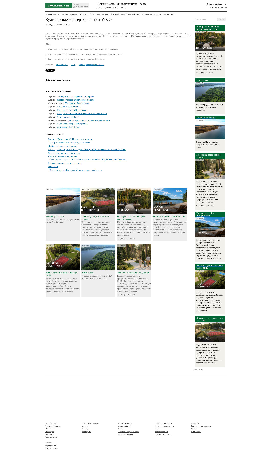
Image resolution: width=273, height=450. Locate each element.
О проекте (195, 423)
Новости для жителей (163, 423)
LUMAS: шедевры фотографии (72, 123)
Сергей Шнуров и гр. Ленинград (64, 153)
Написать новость (219, 7)
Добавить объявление (217, 4)
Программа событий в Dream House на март (88, 120)
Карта (143, 3)
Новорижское (51, 429)
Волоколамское (52, 437)
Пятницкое (50, 432)
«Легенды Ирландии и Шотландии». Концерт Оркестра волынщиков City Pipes (87, 149)
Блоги (99, 7)
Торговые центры (100, 14)
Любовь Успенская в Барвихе (62, 146)
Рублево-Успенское (53, 426)
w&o (73, 64)
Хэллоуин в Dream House (77, 103)
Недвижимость (105, 3)
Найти (221, 19)
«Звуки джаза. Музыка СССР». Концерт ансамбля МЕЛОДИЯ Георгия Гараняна (87, 159)
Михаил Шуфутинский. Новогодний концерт (70, 139)
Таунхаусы (86, 432)
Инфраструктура (127, 3)
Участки (85, 426)
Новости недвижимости (164, 426)
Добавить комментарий (58, 80)
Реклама (194, 429)
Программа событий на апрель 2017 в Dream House (82, 113)
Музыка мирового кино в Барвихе (65, 163)
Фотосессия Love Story (68, 127)
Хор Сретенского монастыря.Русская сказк (69, 142)
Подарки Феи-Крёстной (68, 106)
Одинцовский (51, 445)
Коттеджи (86, 429)
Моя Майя (53, 166)
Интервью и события (163, 434)
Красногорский (52, 448)
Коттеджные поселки (90, 423)
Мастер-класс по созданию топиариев (75, 96)
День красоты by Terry (68, 117)
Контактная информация (201, 426)
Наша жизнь (196, 432)
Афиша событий (111, 7)
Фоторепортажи (161, 432)
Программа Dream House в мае (72, 110)
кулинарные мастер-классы (91, 64)
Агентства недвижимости (128, 432)
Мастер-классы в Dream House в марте (75, 100)
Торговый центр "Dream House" (125, 14)
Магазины (84, 14)
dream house (62, 64)
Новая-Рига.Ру (52, 14)
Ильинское (50, 434)
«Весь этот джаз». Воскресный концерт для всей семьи (75, 170)
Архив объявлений (125, 434)
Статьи (123, 7)
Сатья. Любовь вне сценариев (62, 156)
